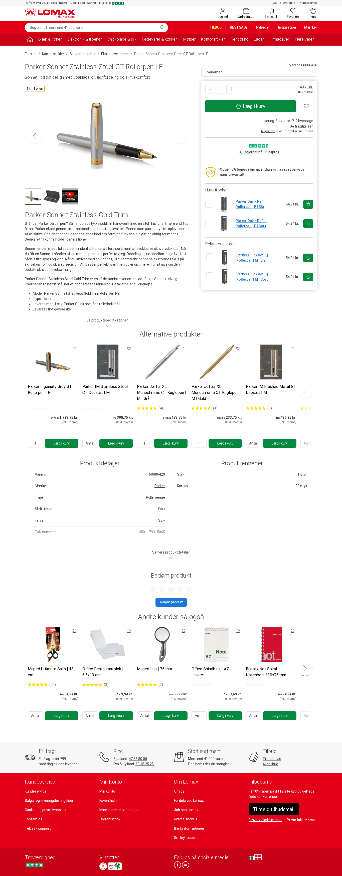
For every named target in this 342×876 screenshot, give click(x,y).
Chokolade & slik (121, 39)
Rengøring (239, 39)
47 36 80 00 (138, 759)
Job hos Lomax (186, 810)
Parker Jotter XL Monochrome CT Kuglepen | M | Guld (216, 392)
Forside (31, 54)
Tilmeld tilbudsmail (273, 809)
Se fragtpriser (301, 126)
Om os (179, 791)
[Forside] (30, 40)
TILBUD (216, 27)
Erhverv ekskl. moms (265, 820)
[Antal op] (231, 89)
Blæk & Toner (50, 39)
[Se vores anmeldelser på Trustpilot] (34, 864)
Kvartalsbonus (185, 819)
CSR (275, 3)
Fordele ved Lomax (189, 801)
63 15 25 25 (144, 764)
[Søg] (162, 27)
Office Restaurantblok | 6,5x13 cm (102, 672)
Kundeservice (308, 3)
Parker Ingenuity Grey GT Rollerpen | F (50, 389)
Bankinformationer (189, 828)
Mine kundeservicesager (119, 810)
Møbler (189, 39)
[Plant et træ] (115, 866)
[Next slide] (305, 391)
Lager (259, 39)
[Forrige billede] (34, 136)
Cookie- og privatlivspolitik (45, 810)
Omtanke (289, 3)
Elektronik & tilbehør (84, 39)
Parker (159, 486)
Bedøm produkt (171, 602)
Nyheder (263, 27)
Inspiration (287, 27)
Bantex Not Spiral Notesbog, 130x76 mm (266, 672)
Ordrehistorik (109, 819)
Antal (90, 443)
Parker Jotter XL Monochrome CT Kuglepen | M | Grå (161, 392)
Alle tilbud (270, 764)
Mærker (310, 27)
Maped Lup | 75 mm (154, 669)
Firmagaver (279, 39)
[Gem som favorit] (74, 349)
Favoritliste (108, 801)
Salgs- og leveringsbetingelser (49, 801)
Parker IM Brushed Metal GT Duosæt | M (271, 389)
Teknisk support (38, 828)
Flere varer (304, 39)
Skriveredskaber (83, 54)
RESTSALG (239, 27)
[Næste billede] (180, 136)
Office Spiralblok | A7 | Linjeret (211, 672)
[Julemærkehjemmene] (103, 866)
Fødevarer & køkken (160, 39)
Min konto (107, 791)
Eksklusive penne (115, 54)
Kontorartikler (213, 39)
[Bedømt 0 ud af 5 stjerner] (37, 408)
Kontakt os (33, 819)
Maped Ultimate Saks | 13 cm (51, 672)
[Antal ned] (210, 89)
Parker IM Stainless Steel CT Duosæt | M (105, 389)
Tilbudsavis (272, 759)
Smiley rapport (186, 838)
